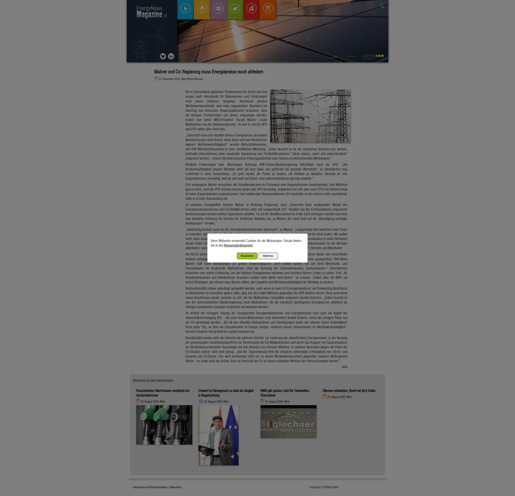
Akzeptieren (247, 255)
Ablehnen (268, 255)
